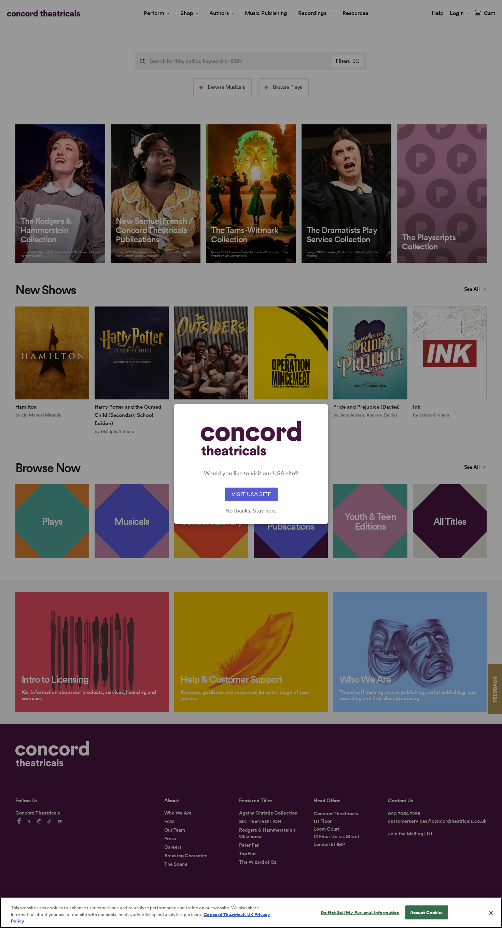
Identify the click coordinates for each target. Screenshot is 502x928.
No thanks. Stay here (251, 511)
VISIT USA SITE (251, 494)
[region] (251, 913)
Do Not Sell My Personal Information (360, 912)
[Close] (491, 912)
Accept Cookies (427, 912)
